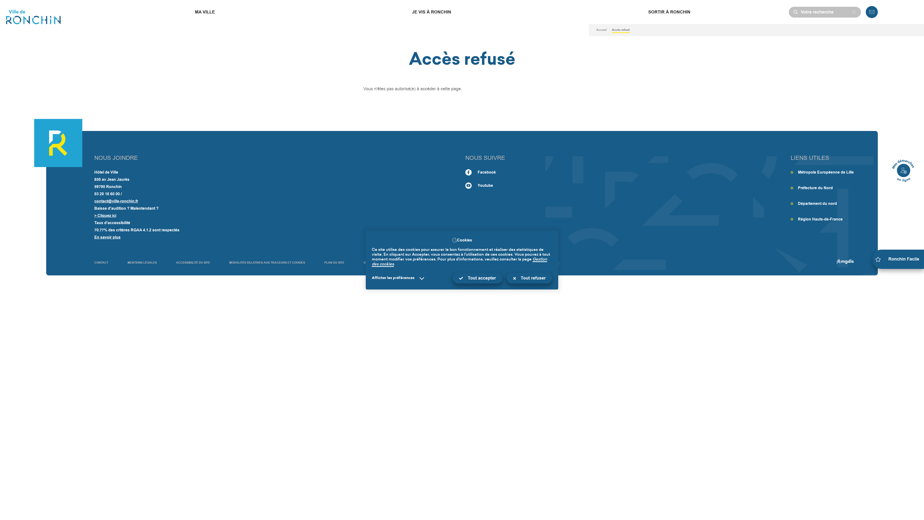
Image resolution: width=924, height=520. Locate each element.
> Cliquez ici (105, 216)
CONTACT (101, 262)
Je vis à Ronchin (431, 12)
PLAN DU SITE (334, 262)
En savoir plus (107, 237)
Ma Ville (205, 12)
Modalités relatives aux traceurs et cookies (267, 262)
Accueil (601, 30)
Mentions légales (142, 262)
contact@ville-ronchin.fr (116, 201)
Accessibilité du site (193, 262)
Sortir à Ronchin (669, 12)
